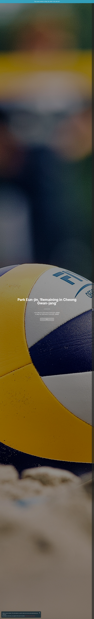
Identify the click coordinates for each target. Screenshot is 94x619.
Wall (93, 309)
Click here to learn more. (30, 615)
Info (47, 319)
